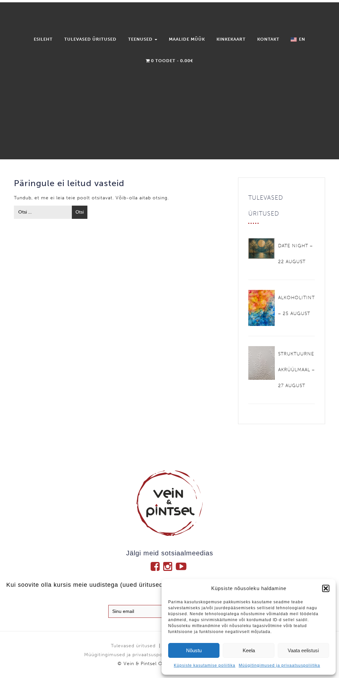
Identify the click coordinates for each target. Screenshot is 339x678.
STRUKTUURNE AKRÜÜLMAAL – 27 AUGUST (296, 369)
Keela (249, 650)
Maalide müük (187, 39)
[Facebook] (157, 566)
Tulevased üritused (90, 39)
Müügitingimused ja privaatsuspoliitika (279, 665)
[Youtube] (182, 566)
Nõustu (194, 650)
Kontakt (268, 39)
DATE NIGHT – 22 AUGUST (295, 253)
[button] (325, 588)
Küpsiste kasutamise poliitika (204, 665)
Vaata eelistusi (303, 650)
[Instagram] (169, 566)
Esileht (43, 39)
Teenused (141, 39)
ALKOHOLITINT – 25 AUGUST (296, 305)
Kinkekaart (231, 39)
